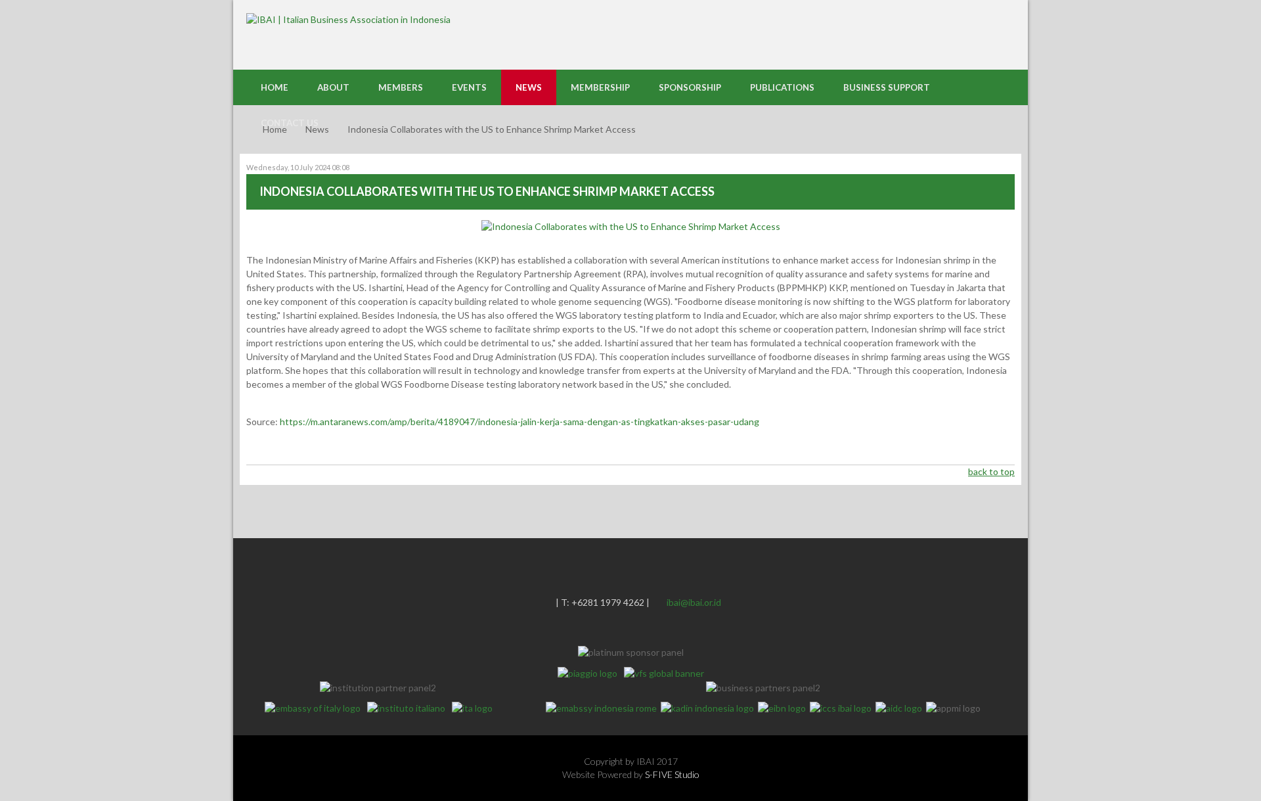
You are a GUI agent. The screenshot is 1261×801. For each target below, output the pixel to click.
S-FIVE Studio (672, 774)
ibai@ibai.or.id (694, 602)
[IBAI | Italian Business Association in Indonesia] (348, 18)
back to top (991, 471)
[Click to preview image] (630, 225)
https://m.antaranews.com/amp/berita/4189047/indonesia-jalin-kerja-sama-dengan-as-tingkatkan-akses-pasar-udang (519, 421)
